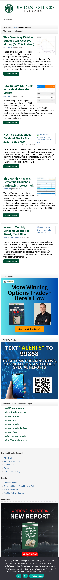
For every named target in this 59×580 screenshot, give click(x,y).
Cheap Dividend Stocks (15, 412)
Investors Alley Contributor (12, 237)
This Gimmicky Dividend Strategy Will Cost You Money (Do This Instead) (18, 41)
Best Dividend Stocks (14, 408)
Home (15, 27)
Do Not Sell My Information (16, 493)
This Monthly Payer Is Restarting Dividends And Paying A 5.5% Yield (18, 182)
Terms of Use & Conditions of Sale (19, 486)
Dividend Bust (11, 420)
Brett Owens (7, 47)
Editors (7, 468)
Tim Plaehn (7, 189)
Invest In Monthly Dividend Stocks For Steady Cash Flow (16, 231)
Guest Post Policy (12, 471)
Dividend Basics (12, 416)
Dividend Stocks (12, 424)
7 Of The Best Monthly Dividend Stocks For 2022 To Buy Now (17, 138)
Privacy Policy (10, 483)
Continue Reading (11, 74)
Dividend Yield (11, 432)
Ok (19, 576)
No (25, 576)
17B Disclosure (11, 489)
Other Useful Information (16, 440)
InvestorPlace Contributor (11, 145)
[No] (55, 568)
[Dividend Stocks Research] (29, 13)
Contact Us (9, 465)
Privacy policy (37, 576)
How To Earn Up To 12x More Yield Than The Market (18, 89)
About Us (8, 458)
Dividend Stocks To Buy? (16, 428)
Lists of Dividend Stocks (15, 436)
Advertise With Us (12, 461)
